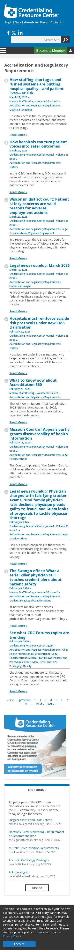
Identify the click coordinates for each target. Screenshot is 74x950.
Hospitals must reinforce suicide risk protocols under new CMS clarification (39, 323)
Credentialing (17, 600)
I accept (19, 944)
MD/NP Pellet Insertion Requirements (34, 848)
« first (10, 700)
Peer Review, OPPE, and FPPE (40, 662)
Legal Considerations (38, 600)
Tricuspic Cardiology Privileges (29, 860)
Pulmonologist (18, 872)
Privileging (15, 666)
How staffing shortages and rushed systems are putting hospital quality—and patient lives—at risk (36, 86)
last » (50, 704)
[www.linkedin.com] (20, 32)
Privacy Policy (12, 936)
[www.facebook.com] (8, 32)
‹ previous (23, 700)
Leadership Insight (20, 286)
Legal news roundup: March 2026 (39, 265)
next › (40, 704)
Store (18, 22)
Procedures (25, 109)
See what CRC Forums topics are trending (39, 635)
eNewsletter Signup (36, 22)
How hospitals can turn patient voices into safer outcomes (38, 144)
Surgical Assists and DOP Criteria (30, 820)
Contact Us (57, 22)
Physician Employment (41, 233)
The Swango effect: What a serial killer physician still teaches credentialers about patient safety (35, 577)
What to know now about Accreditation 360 (33, 382)
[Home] (31, 11)
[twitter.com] (13, 32)
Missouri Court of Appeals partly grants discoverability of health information (39, 434)
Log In (8, 22)
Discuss (37, 888)
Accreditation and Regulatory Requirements (35, 105)
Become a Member (50, 50)
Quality (13, 109)
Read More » (18, 135)
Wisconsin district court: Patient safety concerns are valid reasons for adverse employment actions (39, 206)
